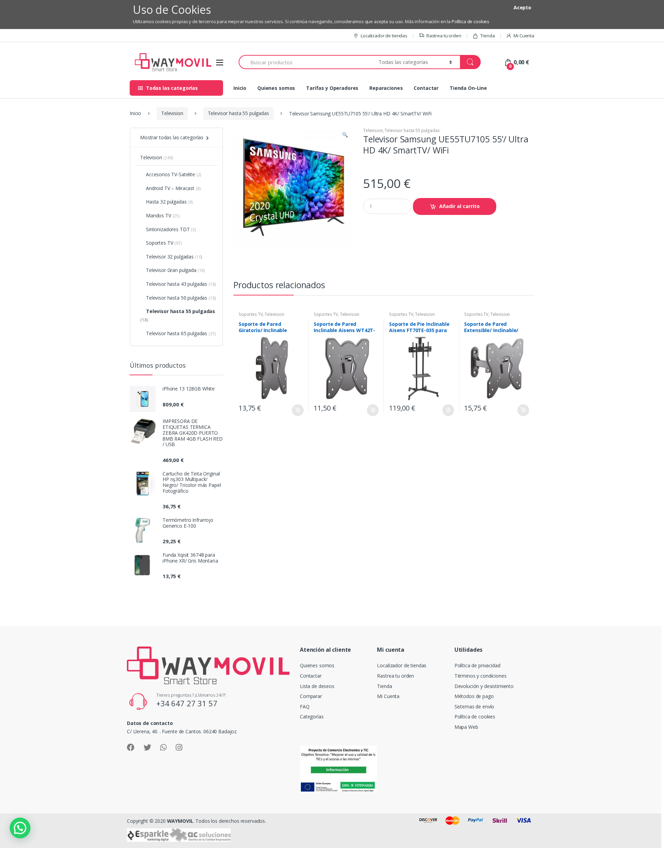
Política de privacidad (477, 665)
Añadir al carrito (459, 206)
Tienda (487, 35)
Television (172, 113)
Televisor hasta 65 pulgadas (181, 333)
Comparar (311, 696)
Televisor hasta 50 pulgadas (181, 297)
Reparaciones (386, 88)
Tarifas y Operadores (332, 88)
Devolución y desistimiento (484, 686)
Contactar (426, 88)
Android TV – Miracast (173, 188)
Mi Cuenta (524, 35)
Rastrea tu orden (443, 35)
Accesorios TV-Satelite (173, 174)
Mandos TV (163, 215)
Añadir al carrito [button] (297, 410)
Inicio (239, 88)
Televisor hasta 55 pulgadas (238, 113)
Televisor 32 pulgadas (174, 256)
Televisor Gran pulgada (175, 270)
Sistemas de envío (474, 706)
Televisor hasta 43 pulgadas (181, 284)
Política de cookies (470, 21)
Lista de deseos (317, 686)
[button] (345, 135)
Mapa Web (466, 727)
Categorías (312, 716)
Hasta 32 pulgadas (169, 201)
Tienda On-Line (468, 88)
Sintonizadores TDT (171, 229)
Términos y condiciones (480, 675)
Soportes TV (250, 314)
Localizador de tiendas (384, 35)
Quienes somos (276, 88)
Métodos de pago (474, 696)
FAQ (305, 706)
